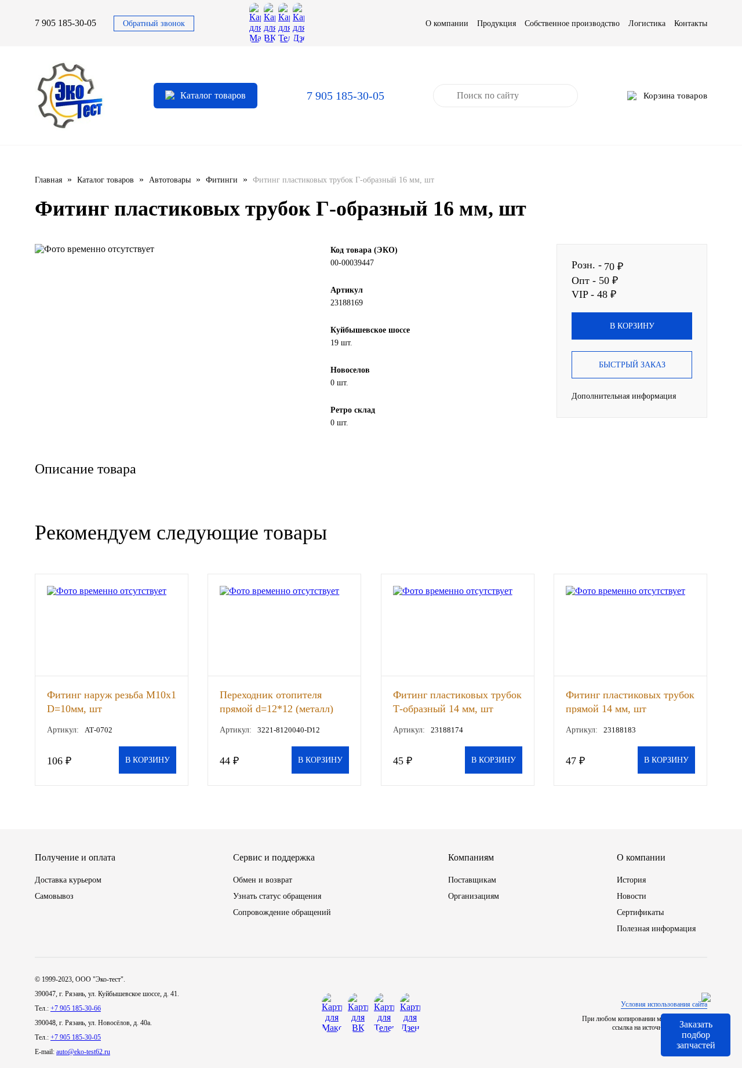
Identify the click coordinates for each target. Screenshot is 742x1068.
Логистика (646, 23)
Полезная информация (656, 928)
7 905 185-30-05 (65, 23)
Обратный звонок (154, 23)
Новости (631, 896)
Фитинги (222, 180)
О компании (446, 23)
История (631, 880)
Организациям (473, 896)
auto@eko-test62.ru (83, 1052)
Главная (48, 180)
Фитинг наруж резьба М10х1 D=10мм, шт (111, 701)
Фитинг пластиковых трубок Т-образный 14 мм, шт (457, 701)
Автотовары (170, 180)
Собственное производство (572, 23)
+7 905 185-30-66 (75, 1008)
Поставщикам (472, 880)
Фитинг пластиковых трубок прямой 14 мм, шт (630, 701)
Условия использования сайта (664, 1004)
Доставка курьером (68, 880)
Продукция (496, 23)
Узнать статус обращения (277, 896)
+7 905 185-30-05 (75, 1037)
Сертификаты (640, 912)
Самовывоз (54, 896)
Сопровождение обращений (282, 912)
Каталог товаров (105, 180)
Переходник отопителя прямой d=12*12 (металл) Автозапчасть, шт (276, 701)
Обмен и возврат (262, 880)
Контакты (690, 23)
